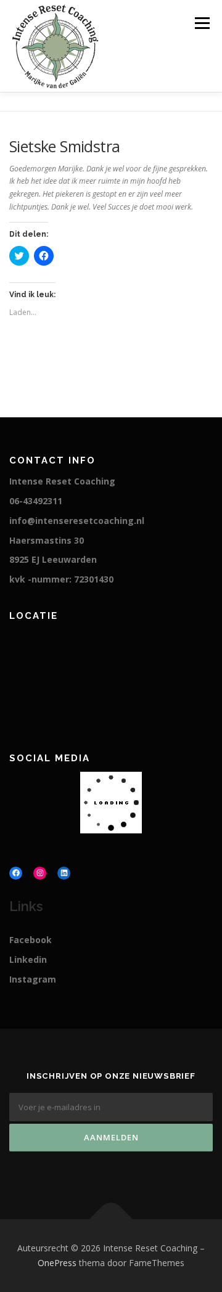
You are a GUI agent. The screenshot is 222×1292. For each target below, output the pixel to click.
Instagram (32, 979)
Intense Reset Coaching (62, 481)
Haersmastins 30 (46, 540)
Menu (201, 23)
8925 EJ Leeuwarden (53, 559)
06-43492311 (35, 501)
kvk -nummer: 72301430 (61, 579)
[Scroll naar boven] (111, 1219)
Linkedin (28, 959)
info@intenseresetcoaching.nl (76, 520)
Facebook (30, 940)
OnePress (57, 1263)
